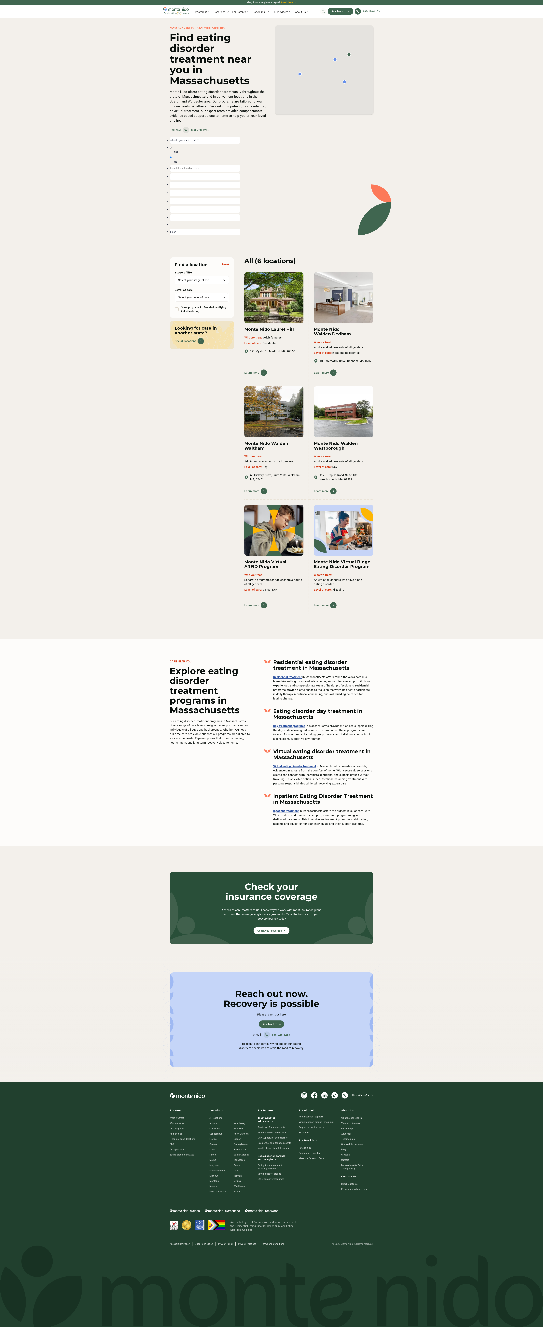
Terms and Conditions (272, 1244)
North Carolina (241, 1133)
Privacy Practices (247, 1244)
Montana (214, 1181)
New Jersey (240, 1123)
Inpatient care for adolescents (273, 1148)
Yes (176, 151)
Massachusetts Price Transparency (352, 1167)
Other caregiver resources (271, 1179)
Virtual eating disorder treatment (294, 766)
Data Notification (204, 1244)
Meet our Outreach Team (312, 1158)
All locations (215, 1118)
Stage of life (183, 272)
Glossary (345, 1154)
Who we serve (177, 1123)
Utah (236, 1170)
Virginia (238, 1181)
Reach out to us (340, 11)
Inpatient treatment (286, 811)
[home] (176, 11)
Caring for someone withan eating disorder (270, 1167)
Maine (212, 1160)
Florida (213, 1139)
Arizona (213, 1123)
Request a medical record (312, 1127)
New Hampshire (217, 1191)
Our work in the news (352, 1144)
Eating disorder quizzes (182, 1154)
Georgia (213, 1144)
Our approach (177, 1149)
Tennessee (239, 1160)
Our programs (177, 1128)
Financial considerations (182, 1139)
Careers (345, 1160)
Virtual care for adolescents (272, 1132)
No (175, 161)
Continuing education (310, 1153)
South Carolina (241, 1154)
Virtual (237, 1191)
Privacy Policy (225, 1244)
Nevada (213, 1186)
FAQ (172, 1144)
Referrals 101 (306, 1148)
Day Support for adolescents (272, 1137)
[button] (202, 11)
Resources (304, 1132)
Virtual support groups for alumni (316, 1122)
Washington (240, 1186)
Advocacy (346, 1133)
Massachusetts (217, 1170)
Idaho (212, 1149)
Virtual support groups (269, 1173)
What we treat (177, 1118)
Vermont (238, 1175)
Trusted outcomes (350, 1123)
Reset (225, 264)
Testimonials (348, 1139)
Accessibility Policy (180, 1244)
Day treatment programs (289, 726)
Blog (343, 1149)
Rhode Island (240, 1149)
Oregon (237, 1139)
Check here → (288, 2)
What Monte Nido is (351, 1118)
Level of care (184, 290)
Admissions (176, 1133)
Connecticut (215, 1133)
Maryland (214, 1165)
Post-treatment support (311, 1116)
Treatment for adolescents (271, 1127)
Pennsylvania (241, 1144)
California (214, 1128)
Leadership (347, 1128)
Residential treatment (287, 677)
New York (239, 1128)
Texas (237, 1165)
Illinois (212, 1154)
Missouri (213, 1175)
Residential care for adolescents (274, 1143)
